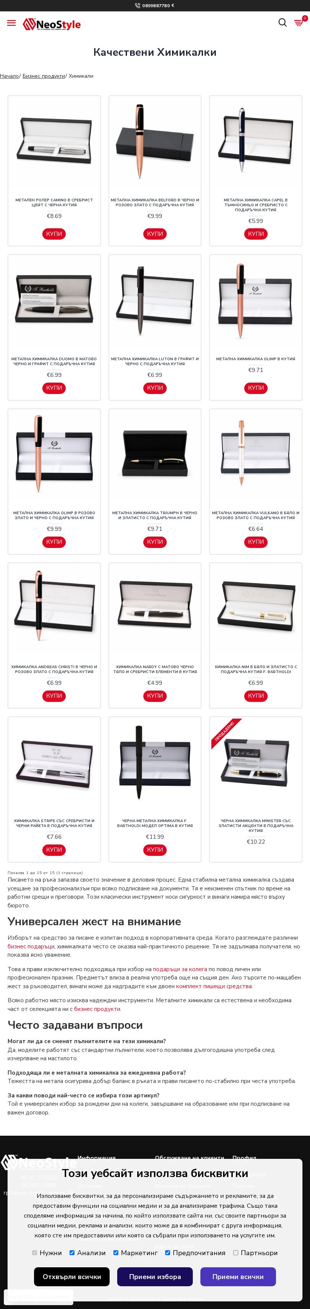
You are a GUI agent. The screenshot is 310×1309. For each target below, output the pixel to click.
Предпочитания (199, 1252)
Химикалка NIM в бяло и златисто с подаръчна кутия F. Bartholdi (256, 670)
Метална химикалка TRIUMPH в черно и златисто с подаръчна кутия (154, 516)
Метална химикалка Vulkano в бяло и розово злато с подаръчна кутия (255, 516)
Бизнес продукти (44, 76)
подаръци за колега (180, 969)
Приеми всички (238, 1276)
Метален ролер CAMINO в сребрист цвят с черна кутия (54, 203)
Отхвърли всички (72, 1276)
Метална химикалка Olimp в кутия (255, 359)
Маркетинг (139, 1252)
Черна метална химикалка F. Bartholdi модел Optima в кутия (155, 824)
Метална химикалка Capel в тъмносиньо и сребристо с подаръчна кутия (256, 205)
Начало (9, 76)
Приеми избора (155, 1276)
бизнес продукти (97, 1009)
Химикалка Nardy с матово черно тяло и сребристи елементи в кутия (155, 670)
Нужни (51, 1252)
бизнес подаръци (31, 946)
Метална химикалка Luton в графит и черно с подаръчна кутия (155, 362)
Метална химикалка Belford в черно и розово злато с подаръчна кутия (155, 203)
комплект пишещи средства (214, 986)
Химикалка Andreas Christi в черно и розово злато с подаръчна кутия (54, 670)
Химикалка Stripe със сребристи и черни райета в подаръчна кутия (54, 824)
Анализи (91, 1252)
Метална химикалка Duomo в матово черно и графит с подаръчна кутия (54, 362)
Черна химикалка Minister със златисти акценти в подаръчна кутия (256, 826)
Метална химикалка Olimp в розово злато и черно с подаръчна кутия (54, 516)
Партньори (259, 1252)
